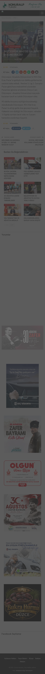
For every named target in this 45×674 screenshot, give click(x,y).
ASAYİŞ (26, 204)
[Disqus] (22, 269)
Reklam (38, 658)
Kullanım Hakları (10, 658)
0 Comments (14, 67)
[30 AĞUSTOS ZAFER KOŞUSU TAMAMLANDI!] (12, 188)
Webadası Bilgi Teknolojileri (24, 670)
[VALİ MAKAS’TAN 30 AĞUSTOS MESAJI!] (12, 210)
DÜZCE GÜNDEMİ (15, 46)
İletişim (22, 661)
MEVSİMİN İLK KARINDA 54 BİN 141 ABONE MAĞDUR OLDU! (11, 142)
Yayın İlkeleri (22, 658)
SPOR (6, 46)
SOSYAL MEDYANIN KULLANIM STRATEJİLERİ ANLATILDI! (33, 142)
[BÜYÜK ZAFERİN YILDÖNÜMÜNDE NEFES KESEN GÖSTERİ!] (12, 163)
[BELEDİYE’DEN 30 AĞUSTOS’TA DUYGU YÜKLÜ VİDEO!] (32, 188)
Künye (31, 658)
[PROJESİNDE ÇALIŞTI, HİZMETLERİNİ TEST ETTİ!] (32, 163)
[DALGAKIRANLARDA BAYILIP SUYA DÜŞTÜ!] (32, 210)
